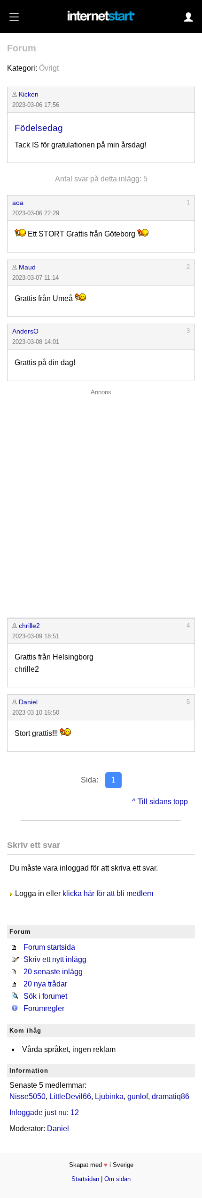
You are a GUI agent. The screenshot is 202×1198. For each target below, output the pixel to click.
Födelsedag (39, 128)
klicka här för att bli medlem (107, 893)
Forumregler (43, 1008)
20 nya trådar (45, 984)
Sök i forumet (45, 996)
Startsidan (85, 1178)
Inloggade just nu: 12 (44, 1112)
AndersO (25, 331)
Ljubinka (109, 1096)
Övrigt (49, 68)
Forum (21, 48)
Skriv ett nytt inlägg (54, 959)
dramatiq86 (170, 1096)
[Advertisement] (101, 501)
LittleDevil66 (70, 1096)
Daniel (28, 702)
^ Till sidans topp (160, 802)
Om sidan (117, 1178)
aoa (17, 202)
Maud (27, 267)
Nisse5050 (27, 1096)
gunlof (137, 1096)
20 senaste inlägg (53, 972)
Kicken (29, 94)
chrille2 (29, 625)
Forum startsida (49, 947)
